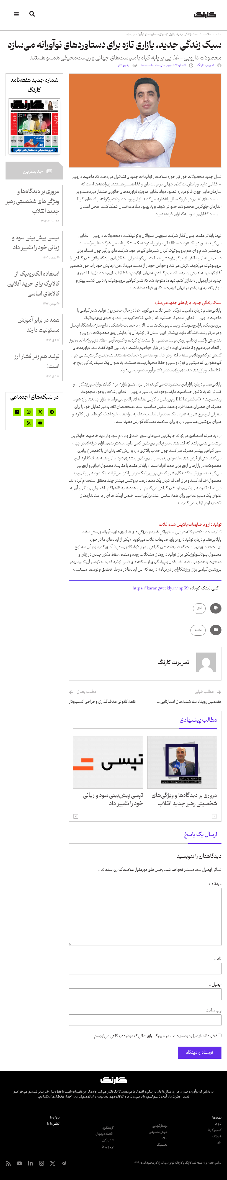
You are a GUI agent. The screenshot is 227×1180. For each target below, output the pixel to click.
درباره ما (55, 1117)
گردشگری (108, 1127)
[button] (76, 816)
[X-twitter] (40, 412)
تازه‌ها (218, 1123)
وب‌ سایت (213, 1010)
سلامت (207, 34)
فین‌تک (216, 1136)
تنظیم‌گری (108, 1140)
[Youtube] (40, 423)
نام (217, 959)
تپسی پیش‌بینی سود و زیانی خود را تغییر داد (113, 800)
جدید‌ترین (33, 171)
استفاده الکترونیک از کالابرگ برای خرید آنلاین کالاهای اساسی (33, 284)
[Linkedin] (17, 412)
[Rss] (28, 423)
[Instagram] (28, 412)
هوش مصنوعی (158, 1132)
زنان (219, 1142)
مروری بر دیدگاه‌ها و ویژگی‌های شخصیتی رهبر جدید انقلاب (184, 800)
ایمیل (215, 985)
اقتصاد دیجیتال (105, 1134)
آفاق (199, 608)
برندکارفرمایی (159, 1126)
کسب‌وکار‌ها (214, 1130)
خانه (218, 34)
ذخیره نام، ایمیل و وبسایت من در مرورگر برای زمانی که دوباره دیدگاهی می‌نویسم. (155, 1036)
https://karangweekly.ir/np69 (161, 588)
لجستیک (162, 1144)
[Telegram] (52, 412)
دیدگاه (214, 884)
